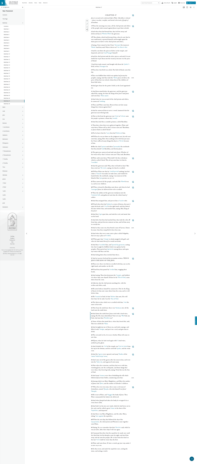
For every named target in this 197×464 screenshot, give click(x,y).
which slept (99, 356)
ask (103, 149)
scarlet (122, 201)
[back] (2, 7)
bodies (121, 354)
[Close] (87, 21)
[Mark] (87, 24)
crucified (94, 162)
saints (93, 356)
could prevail (114, 171)
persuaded (117, 147)
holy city (99, 362)
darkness (118, 308)
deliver (113, 297)
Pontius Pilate (106, 34)
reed (106, 206)
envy (108, 133)
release (123, 116)
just (101, 178)
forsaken (107, 318)
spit (101, 214)
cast (125, 302)
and (105, 53)
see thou (122, 47)
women (102, 375)
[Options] (193, 7)
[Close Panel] (22, 7)
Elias (106, 324)
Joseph (106, 389)
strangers (103, 66)
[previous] (26, 233)
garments (110, 249)
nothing (102, 101)
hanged (110, 53)
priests (104, 147)
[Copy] (87, 27)
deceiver (118, 427)
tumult (99, 174)
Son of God (122, 277)
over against (99, 416)
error (98, 440)
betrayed (118, 45)
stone (113, 408)
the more (104, 168)
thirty (115, 78)
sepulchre (95, 410)
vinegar (106, 239)
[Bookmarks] (187, 7)
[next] (194, 233)
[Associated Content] (133, 15)
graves (101, 354)
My (123, 316)
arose (105, 356)
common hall (96, 195)
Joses (101, 383)
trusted (98, 297)
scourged (94, 189)
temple (119, 275)
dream (122, 141)
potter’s (126, 64)
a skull (108, 236)
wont (116, 116)
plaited (109, 204)
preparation (95, 422)
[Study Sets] (183, 7)
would (115, 118)
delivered (119, 133)
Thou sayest (104, 96)
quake (119, 348)
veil (105, 346)
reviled (112, 270)
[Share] (87, 29)
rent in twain (123, 346)
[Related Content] (190, 7)
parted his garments (118, 245)
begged (110, 395)
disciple (94, 391)
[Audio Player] (192, 459)
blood (93, 47)
